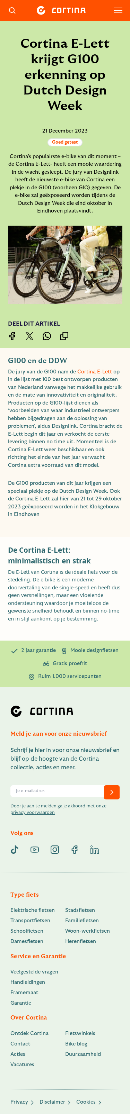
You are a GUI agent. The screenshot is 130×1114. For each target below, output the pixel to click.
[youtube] (35, 849)
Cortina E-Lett (94, 371)
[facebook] (74, 849)
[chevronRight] (112, 792)
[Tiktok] (14, 849)
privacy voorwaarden (32, 812)
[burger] (118, 10)
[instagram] (55, 849)
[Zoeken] (12, 10)
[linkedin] (94, 849)
